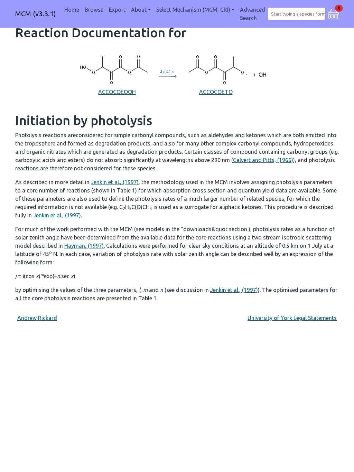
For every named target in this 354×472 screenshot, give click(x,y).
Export (117, 10)
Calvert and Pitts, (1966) (263, 160)
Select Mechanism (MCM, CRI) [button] (193, 10)
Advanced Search (252, 14)
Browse (94, 10)
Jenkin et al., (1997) (115, 182)
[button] (333, 13)
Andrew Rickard (37, 318)
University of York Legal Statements (292, 318)
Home (71, 10)
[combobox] (298, 14)
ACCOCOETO (216, 92)
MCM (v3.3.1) (35, 14)
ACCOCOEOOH (117, 92)
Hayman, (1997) (84, 246)
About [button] (139, 10)
